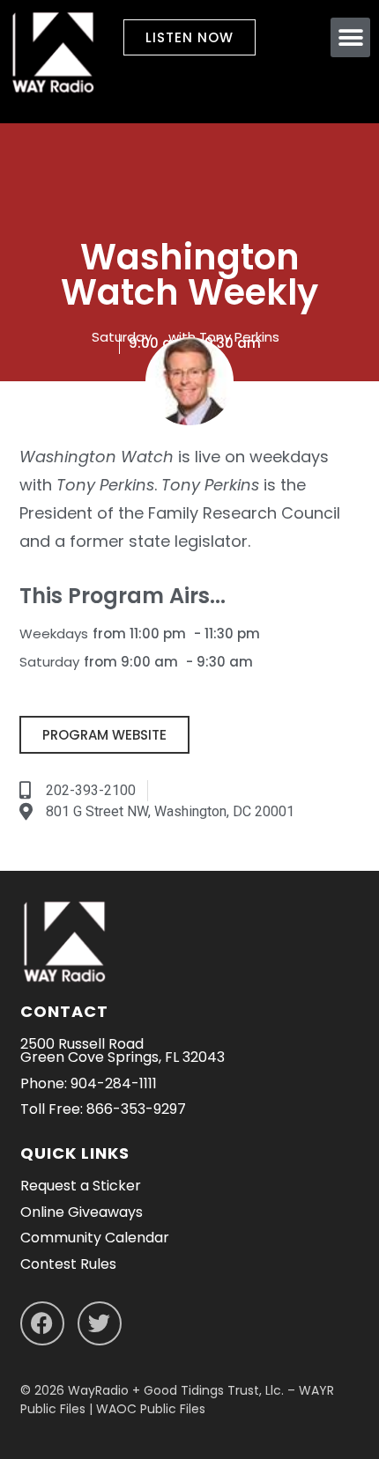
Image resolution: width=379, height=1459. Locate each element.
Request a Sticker (80, 1185)
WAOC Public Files (150, 1409)
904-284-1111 (114, 1083)
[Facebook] (42, 1323)
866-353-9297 (136, 1109)
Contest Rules (68, 1264)
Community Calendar (94, 1237)
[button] (350, 37)
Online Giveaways (81, 1212)
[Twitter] (100, 1323)
